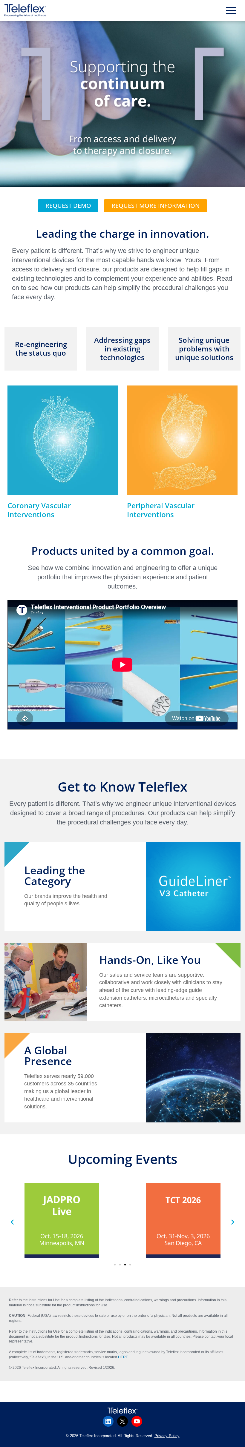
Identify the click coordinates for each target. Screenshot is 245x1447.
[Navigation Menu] (231, 10)
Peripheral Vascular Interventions (161, 509)
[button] (115, 1264)
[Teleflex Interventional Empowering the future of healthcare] (26, 10)
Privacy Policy (167, 1436)
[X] (122, 1421)
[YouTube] (136, 1421)
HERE (123, 1357)
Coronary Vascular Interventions (39, 509)
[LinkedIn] (108, 1421)
